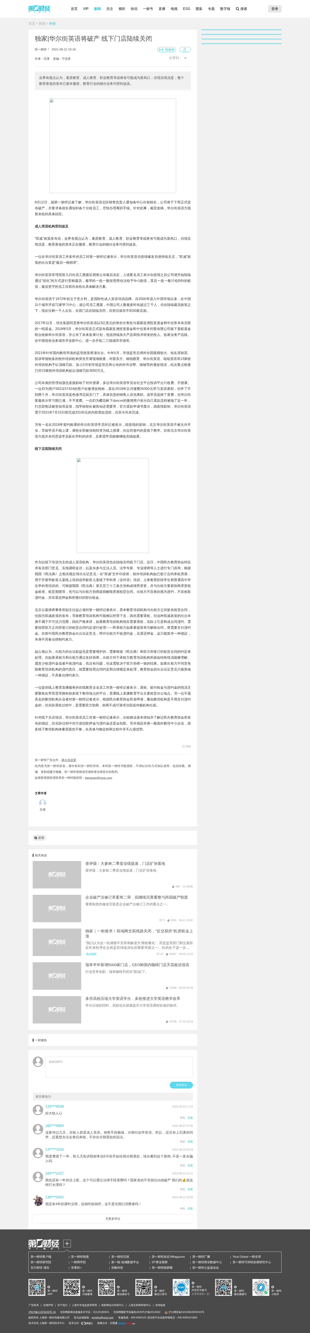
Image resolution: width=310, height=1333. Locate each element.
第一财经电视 (80, 1256)
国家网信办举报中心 (112, 1305)
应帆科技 (117, 1267)
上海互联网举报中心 (139, 1305)
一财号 (148, 9)
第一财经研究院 (41, 1262)
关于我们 (62, 1305)
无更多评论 (112, 1218)
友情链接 (160, 1305)
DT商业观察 (160, 1262)
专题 (211, 9)
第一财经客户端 (41, 1256)
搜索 (243, 9)
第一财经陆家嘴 (162, 1267)
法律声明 (48, 1305)
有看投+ (76, 1267)
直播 (162, 9)
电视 (174, 9)
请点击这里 (68, 760)
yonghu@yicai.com (102, 1317)
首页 (74, 9)
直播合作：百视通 (107, 1323)
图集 (199, 9)
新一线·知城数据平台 (125, 1262)
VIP (86, 9)
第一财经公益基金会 (205, 1267)
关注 (109, 9)
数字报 (225, 9)
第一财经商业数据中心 (207, 1262)
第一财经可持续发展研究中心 (252, 1262)
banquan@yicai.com (98, 777)
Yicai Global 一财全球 (247, 1256)
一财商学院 (78, 1262)
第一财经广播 (201, 1256)
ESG (186, 9)
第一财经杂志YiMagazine (168, 1256)
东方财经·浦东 (40, 1267)
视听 (122, 9)
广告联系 (34, 1305)
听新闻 (169, 49)
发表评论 (181, 1085)
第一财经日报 (120, 1256)
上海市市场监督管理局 (84, 1305)
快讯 (134, 9)
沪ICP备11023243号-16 (42, 1312)
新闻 (97, 9)
